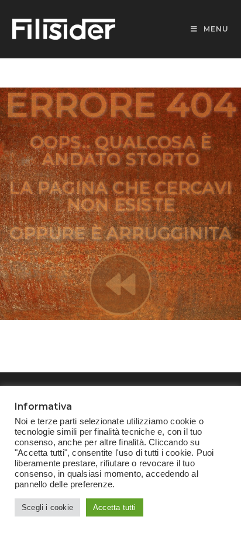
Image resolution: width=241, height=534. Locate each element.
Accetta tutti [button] (114, 507)
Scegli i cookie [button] (47, 507)
